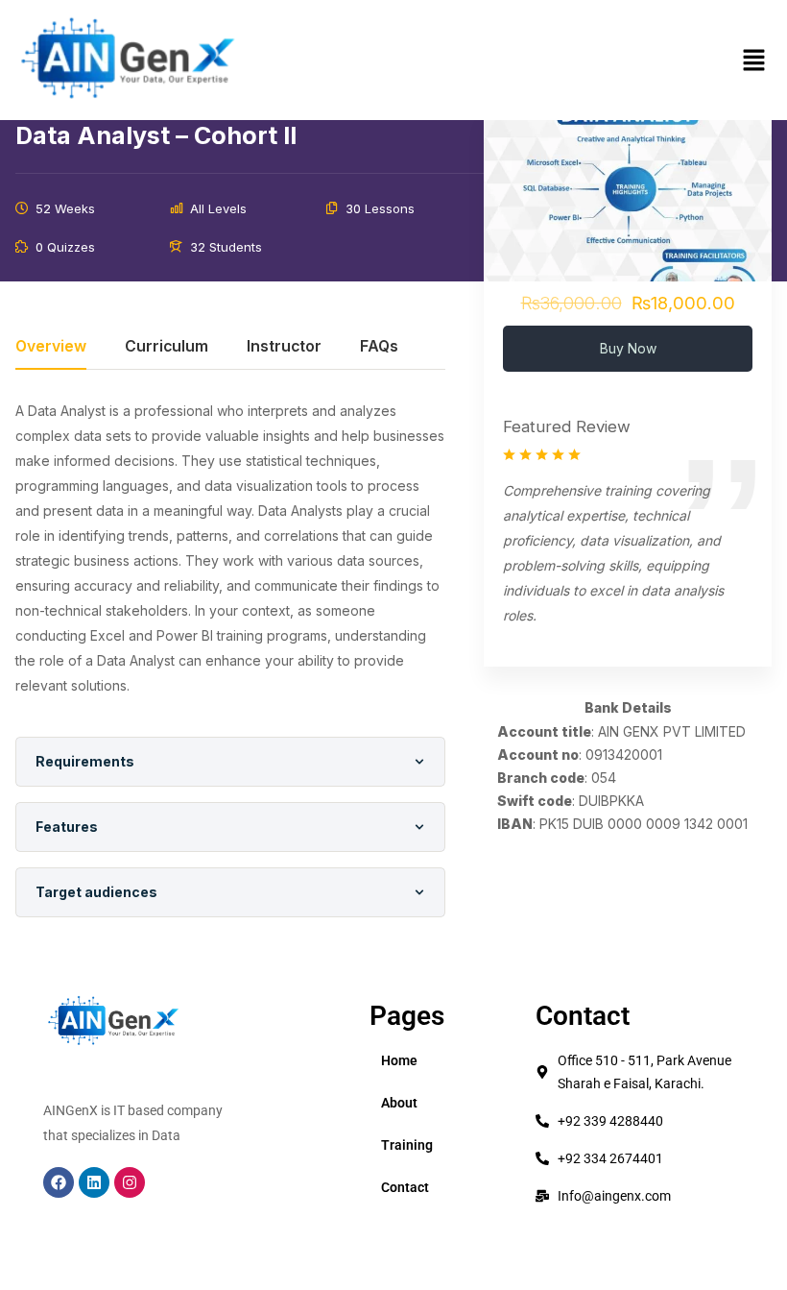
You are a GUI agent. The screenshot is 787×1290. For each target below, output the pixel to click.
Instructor (284, 347)
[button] (753, 60)
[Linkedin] (94, 1182)
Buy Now (628, 348)
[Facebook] (58, 1182)
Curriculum (166, 347)
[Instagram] (129, 1182)
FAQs (379, 347)
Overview (50, 347)
